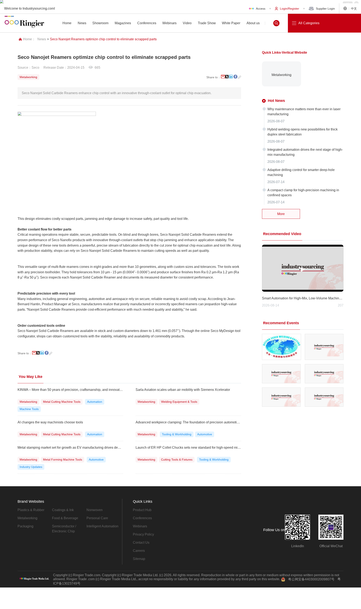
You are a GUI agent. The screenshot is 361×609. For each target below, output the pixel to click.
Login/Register (289, 8)
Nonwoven (94, 510)
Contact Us (141, 542)
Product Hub (142, 510)
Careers (139, 550)
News (41, 39)
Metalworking (27, 518)
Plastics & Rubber (31, 510)
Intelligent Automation (102, 526)
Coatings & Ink (63, 510)
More (281, 214)
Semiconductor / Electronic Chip (64, 528)
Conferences (142, 518)
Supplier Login (325, 8)
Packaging (25, 526)
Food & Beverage (65, 518)
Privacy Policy (143, 534)
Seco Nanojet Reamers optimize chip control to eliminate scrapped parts (103, 39)
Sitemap (139, 559)
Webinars (140, 526)
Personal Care (97, 518)
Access (260, 8)
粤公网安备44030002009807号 (311, 579)
